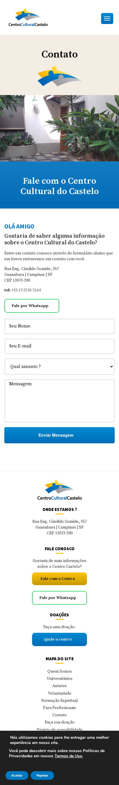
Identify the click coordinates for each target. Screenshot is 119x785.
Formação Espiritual (59, 700)
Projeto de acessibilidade (60, 729)
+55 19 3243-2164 (26, 290)
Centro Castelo (40, 17)
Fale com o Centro (58, 578)
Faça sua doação (60, 722)
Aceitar (17, 775)
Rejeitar (42, 775)
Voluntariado (59, 693)
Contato (59, 715)
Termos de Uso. (69, 756)
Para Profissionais (59, 707)
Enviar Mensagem (56, 435)
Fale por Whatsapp (30, 305)
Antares (59, 686)
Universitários (59, 678)
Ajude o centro (58, 639)
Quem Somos (59, 671)
